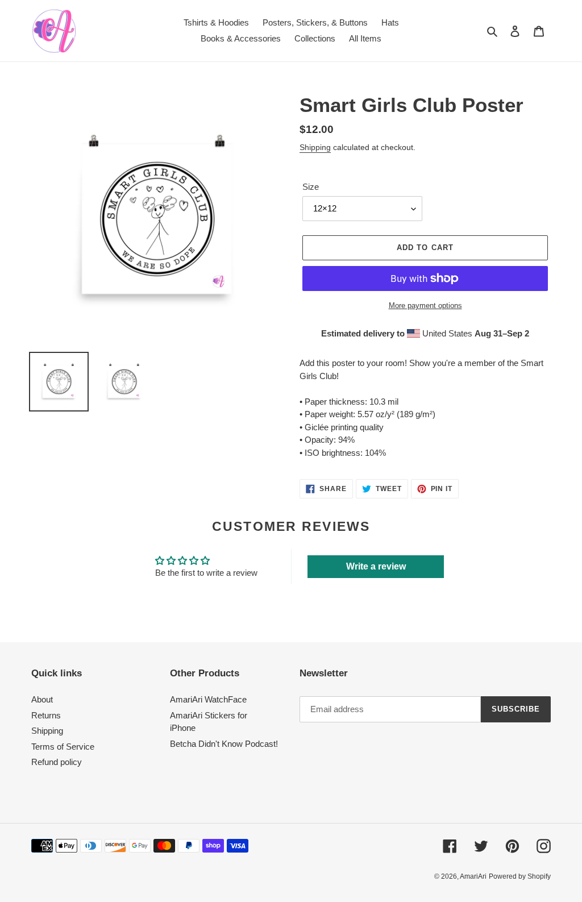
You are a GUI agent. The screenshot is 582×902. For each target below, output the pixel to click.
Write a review (376, 566)
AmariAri (473, 876)
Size (310, 187)
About (42, 699)
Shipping (315, 147)
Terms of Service (62, 746)
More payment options (425, 305)
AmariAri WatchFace (208, 699)
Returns (46, 715)
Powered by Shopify (520, 876)
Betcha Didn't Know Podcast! (224, 744)
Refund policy (56, 762)
